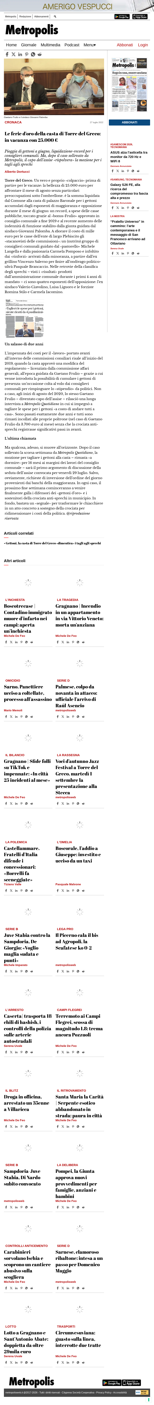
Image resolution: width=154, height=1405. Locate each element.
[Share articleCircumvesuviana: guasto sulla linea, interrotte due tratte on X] (63, 1362)
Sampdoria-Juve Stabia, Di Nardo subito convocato (22, 1177)
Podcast (72, 45)
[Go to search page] (55, 16)
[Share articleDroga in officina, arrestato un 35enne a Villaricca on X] (11, 1126)
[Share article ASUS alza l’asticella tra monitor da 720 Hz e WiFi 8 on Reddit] (138, 170)
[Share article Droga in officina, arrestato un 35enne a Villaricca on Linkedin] (16, 1126)
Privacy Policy (103, 1392)
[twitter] (14, 54)
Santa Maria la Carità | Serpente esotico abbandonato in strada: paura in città (79, 1106)
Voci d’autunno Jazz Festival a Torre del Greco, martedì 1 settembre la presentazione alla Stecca (77, 777)
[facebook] (7, 54)
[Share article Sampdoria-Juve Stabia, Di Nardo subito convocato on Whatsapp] (27, 1207)
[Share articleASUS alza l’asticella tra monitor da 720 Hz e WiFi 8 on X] (118, 170)
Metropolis (10, 16)
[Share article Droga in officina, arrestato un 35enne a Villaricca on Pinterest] (22, 1126)
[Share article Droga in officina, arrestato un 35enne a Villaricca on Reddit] (32, 1126)
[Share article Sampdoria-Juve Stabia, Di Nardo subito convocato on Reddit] (32, 1207)
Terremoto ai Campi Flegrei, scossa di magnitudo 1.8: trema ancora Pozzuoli (79, 1025)
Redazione (25, 16)
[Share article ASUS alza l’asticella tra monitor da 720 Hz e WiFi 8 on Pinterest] (128, 170)
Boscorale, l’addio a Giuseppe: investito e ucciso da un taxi (78, 854)
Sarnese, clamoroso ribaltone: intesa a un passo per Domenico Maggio (79, 1261)
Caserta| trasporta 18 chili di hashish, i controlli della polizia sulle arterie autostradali (28, 1028)
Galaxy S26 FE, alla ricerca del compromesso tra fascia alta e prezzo (129, 191)
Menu (89, 45)
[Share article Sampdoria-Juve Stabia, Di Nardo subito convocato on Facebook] (6, 1207)
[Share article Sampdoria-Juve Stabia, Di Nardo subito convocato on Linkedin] (16, 1207)
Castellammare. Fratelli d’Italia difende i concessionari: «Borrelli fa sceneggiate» (22, 864)
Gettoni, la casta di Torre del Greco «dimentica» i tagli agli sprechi (53, 543)
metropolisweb (65, 710)
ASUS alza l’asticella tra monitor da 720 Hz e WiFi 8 (128, 157)
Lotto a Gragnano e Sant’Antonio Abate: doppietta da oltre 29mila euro (26, 1342)
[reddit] (40, 54)
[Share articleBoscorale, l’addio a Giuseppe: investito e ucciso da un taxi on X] (63, 890)
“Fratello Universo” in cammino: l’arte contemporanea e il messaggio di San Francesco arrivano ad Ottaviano (127, 232)
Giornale (28, 45)
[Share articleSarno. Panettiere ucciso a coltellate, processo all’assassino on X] (11, 716)
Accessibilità (120, 1392)
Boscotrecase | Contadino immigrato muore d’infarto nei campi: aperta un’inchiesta (28, 618)
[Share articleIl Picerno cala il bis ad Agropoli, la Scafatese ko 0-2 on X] (63, 971)
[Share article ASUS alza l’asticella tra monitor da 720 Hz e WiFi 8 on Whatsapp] (133, 170)
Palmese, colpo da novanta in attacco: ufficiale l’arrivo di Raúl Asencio (76, 696)
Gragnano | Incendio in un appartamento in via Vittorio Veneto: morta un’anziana (79, 615)
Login (143, 45)
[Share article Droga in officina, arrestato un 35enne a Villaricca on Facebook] (6, 1126)
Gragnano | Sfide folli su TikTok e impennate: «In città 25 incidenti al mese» (27, 770)
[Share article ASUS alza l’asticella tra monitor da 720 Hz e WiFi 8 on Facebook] (113, 170)
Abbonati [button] (129, 122)
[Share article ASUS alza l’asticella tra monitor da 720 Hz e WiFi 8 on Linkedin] (123, 170)
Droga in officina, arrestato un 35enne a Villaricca (26, 1102)
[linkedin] (20, 54)
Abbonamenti (41, 16)
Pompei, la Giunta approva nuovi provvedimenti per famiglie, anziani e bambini (76, 1183)
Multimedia (50, 45)
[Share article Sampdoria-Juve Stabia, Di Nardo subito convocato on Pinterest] (22, 1207)
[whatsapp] (33, 54)
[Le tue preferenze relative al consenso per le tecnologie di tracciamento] (149, 1400)
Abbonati (125, 45)
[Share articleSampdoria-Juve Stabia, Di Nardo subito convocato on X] (11, 1207)
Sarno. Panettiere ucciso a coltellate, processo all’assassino (28, 692)
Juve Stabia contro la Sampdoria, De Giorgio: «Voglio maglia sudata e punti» (27, 947)
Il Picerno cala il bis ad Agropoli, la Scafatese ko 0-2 (76, 941)
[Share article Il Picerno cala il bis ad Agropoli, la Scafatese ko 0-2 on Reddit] (83, 971)
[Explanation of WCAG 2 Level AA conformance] (142, 1394)
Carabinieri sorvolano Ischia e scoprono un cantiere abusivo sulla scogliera (27, 1264)
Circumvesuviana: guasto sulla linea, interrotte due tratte (78, 1338)
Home (11, 45)
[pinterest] (27, 54)
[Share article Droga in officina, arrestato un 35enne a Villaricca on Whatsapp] (27, 1126)
